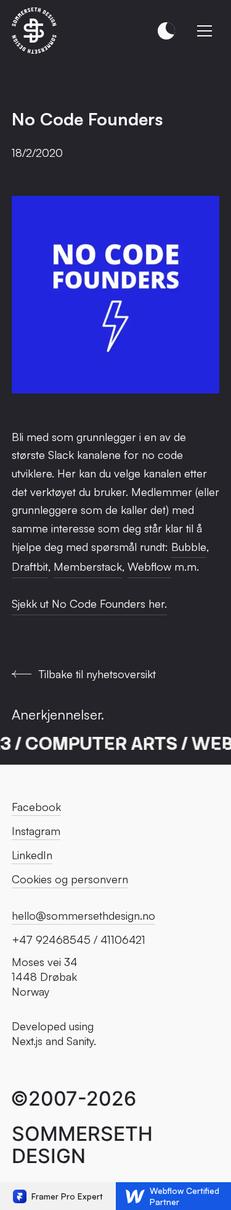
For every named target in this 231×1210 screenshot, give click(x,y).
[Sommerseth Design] (35, 30)
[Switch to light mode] (166, 31)
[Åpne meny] (204, 31)
